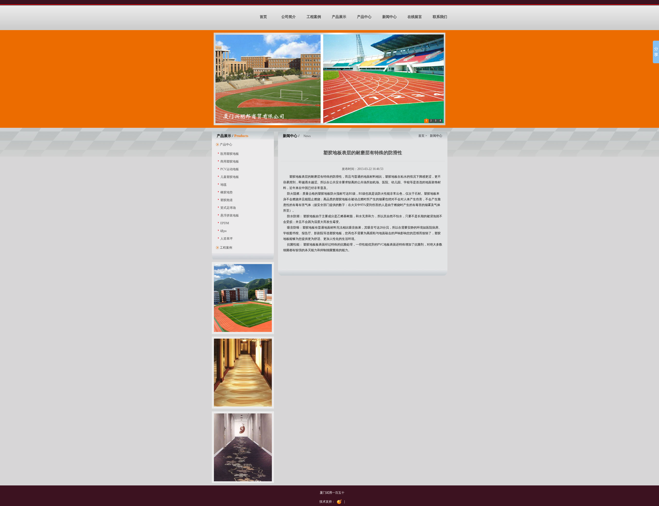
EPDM (224, 223)
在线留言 (414, 17)
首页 (263, 17)
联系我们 (440, 17)
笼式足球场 (228, 208)
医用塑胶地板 (229, 154)
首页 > (423, 136)
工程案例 (314, 17)
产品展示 (339, 17)
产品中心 (364, 17)
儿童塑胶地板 (229, 177)
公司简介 (288, 17)
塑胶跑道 (226, 200)
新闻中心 (389, 17)
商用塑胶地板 (229, 161)
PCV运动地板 (229, 169)
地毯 (223, 184)
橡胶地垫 (226, 192)
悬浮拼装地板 (229, 215)
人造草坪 (226, 238)
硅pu (223, 231)
